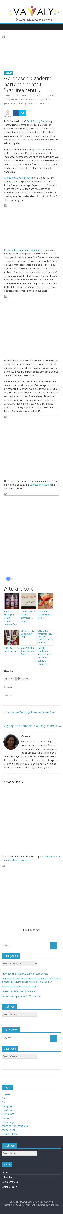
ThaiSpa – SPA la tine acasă (11, 649)
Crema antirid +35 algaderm (18, 177)
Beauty (9, 73)
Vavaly (24, 95)
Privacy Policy (9, 1133)
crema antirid (17, 99)
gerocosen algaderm (13, 103)
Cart (4, 1098)
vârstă (40, 149)
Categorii (7, 1106)
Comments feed (10, 1181)
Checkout (7, 1110)
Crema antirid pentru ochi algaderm (22, 249)
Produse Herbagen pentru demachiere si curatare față (11, 618)
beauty (7, 99)
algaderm (51, 95)
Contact (6, 1118)
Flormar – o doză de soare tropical (45, 614)
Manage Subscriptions (15, 1126)
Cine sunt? (8, 1114)
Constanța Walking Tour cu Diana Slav (28, 712)
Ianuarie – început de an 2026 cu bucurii (21, 996)
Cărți (4, 1102)
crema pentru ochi (32, 99)
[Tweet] (22, 113)
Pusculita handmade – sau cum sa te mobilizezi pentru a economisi (45, 655)
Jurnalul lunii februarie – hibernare (18, 991)
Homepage (8, 1122)
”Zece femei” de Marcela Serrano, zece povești (25, 973)
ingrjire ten (28, 103)
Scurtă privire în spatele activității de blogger (28, 616)
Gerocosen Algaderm (40, 484)
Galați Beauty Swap (37, 121)
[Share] (16, 113)
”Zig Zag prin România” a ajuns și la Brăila (32, 726)
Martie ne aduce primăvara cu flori (19, 986)
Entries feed (8, 1176)
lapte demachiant (41, 103)
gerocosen (46, 99)
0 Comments (37, 95)
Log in (5, 1171)
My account (8, 1130)
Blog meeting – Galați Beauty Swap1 (28, 651)
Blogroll (6, 1094)
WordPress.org (9, 1186)
